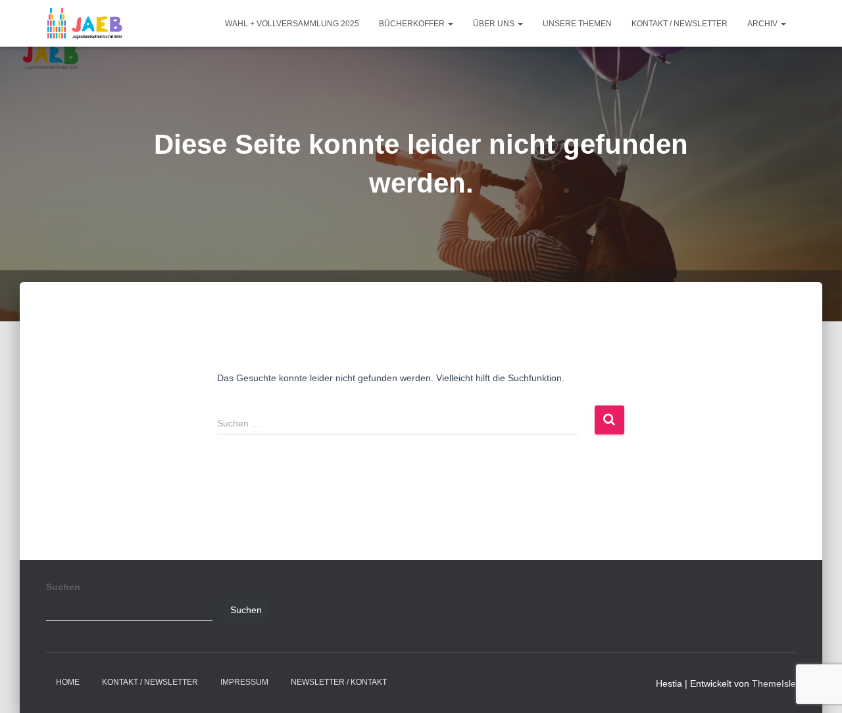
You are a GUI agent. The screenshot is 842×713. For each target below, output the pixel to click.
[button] (450, 23)
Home (68, 682)
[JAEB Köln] (84, 23)
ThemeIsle (774, 683)
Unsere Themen (577, 23)
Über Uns (494, 23)
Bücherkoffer (413, 23)
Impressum (244, 682)
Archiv (763, 23)
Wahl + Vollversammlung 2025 (292, 23)
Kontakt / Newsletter (680, 23)
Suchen (63, 587)
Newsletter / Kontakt (339, 682)
